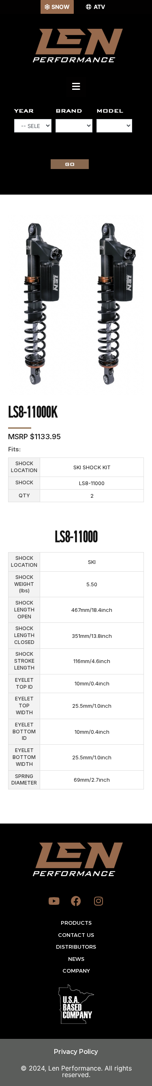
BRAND (69, 110)
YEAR (24, 110)
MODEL (109, 110)
